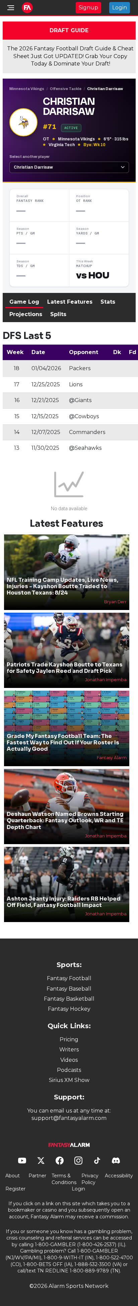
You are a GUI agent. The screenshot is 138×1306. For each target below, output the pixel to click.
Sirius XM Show (69, 1080)
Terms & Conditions (64, 1179)
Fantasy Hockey (69, 1009)
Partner (37, 1176)
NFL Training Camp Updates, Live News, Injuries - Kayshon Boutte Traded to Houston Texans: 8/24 (62, 586)
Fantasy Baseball (69, 989)
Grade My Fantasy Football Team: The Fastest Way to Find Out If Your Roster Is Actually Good (63, 742)
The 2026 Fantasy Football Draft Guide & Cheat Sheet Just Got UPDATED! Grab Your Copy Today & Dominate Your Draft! (70, 56)
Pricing (69, 1039)
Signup (88, 7)
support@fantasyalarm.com (69, 1118)
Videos (69, 1060)
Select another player (29, 157)
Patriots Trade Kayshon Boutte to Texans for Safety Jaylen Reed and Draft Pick (65, 667)
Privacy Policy (89, 1179)
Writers (69, 1049)
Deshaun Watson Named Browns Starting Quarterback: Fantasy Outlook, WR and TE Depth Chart (65, 820)
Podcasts (69, 1070)
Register (15, 1189)
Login (119, 7)
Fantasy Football (69, 978)
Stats (107, 302)
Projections (25, 314)
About (12, 1176)
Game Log (24, 302)
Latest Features (69, 302)
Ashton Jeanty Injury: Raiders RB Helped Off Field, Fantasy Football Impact (64, 902)
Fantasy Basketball (69, 999)
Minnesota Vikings (26, 89)
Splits (58, 314)
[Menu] (10, 8)
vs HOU (92, 275)
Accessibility (119, 1176)
